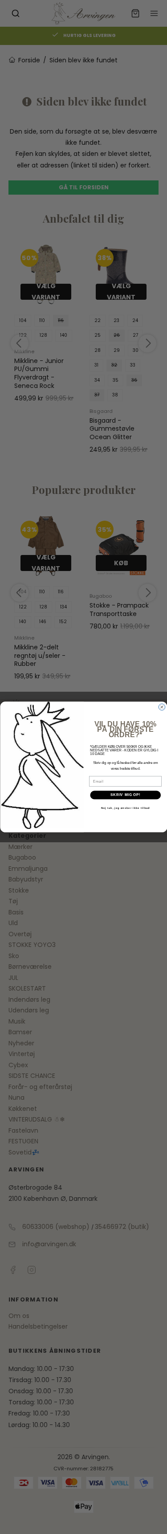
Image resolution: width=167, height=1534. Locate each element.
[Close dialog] (162, 707)
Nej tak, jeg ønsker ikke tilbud (125, 808)
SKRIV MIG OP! (125, 795)
